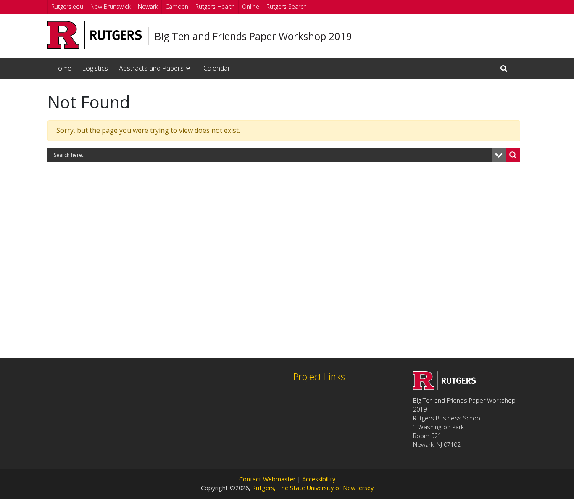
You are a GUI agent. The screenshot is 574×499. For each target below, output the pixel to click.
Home (62, 68)
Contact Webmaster (267, 479)
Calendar (216, 68)
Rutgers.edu (67, 7)
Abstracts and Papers (151, 68)
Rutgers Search (286, 7)
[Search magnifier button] (513, 155)
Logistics (95, 68)
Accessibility (318, 479)
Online (250, 7)
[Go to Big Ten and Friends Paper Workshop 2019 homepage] (444, 387)
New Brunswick (110, 7)
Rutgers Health (215, 7)
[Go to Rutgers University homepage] (94, 35)
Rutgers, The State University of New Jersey (313, 488)
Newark (148, 7)
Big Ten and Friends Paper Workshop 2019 (253, 36)
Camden (176, 7)
